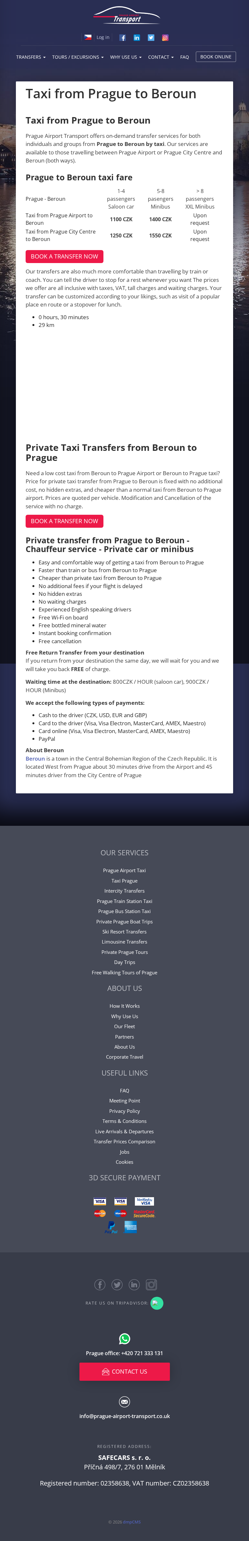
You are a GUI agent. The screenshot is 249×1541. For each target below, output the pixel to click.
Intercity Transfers (124, 890)
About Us (124, 1046)
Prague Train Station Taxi (124, 901)
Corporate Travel (124, 1056)
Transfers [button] (29, 57)
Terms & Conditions (124, 1121)
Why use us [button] (124, 57)
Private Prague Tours (124, 952)
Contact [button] (159, 57)
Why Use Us (124, 1016)
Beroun (36, 758)
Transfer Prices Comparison (124, 1141)
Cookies (124, 1162)
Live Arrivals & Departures (124, 1131)
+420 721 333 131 (142, 1353)
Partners (124, 1036)
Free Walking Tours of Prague (124, 972)
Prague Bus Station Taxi (124, 911)
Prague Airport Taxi (124, 870)
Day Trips (124, 962)
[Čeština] (88, 37)
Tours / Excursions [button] (76, 57)
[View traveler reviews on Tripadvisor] (156, 1303)
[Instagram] (165, 37)
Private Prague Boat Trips (124, 921)
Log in (103, 37)
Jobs (124, 1152)
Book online (215, 57)
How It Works (125, 1006)
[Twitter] (151, 37)
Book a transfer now (64, 256)
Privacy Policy (124, 1111)
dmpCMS (132, 1522)
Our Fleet (124, 1026)
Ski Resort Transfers (124, 931)
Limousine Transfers (124, 941)
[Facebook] (122, 37)
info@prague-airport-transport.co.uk (124, 1416)
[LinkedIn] (136, 37)
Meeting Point (124, 1100)
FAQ (184, 57)
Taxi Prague (124, 880)
